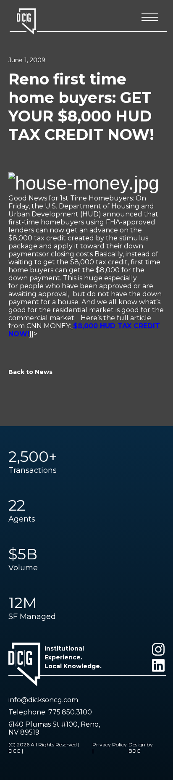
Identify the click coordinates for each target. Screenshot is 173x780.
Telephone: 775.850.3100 (50, 712)
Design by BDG (140, 747)
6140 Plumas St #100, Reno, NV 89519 (54, 728)
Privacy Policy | (109, 747)
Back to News (30, 372)
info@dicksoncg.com (43, 700)
